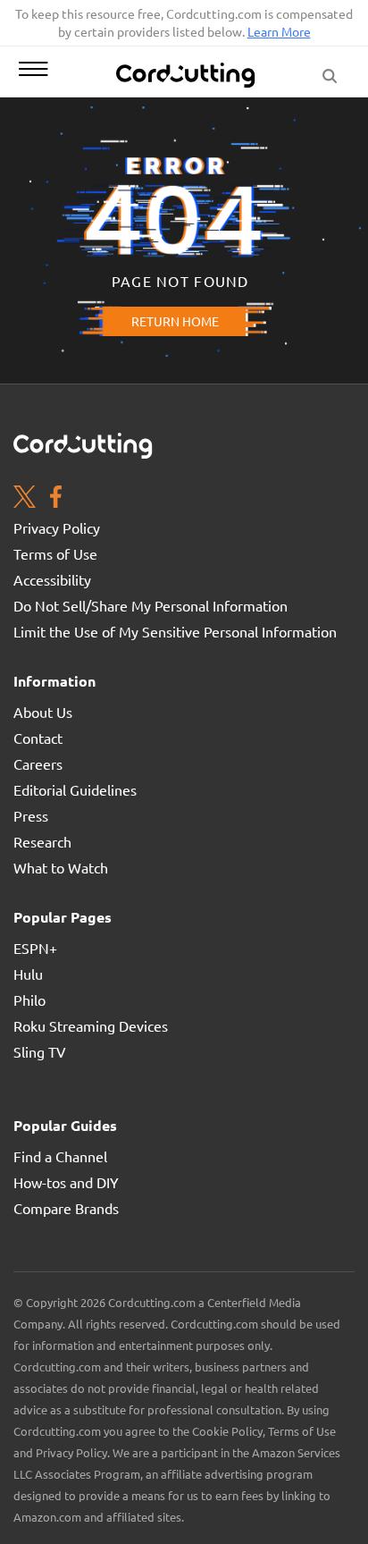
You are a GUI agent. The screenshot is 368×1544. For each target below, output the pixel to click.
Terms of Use (55, 553)
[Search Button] (330, 71)
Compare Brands (66, 1208)
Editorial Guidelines (75, 789)
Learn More (279, 31)
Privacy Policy (56, 527)
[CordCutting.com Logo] (187, 75)
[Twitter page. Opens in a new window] (24, 498)
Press (30, 815)
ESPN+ (35, 948)
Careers (38, 763)
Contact (38, 738)
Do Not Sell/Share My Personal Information (150, 605)
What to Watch (60, 867)
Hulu (28, 974)
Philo (29, 999)
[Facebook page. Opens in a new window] (56, 498)
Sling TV (39, 1051)
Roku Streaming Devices (90, 1025)
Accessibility (52, 579)
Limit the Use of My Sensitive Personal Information (175, 631)
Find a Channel (60, 1156)
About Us (42, 712)
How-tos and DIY (66, 1182)
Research (42, 841)
